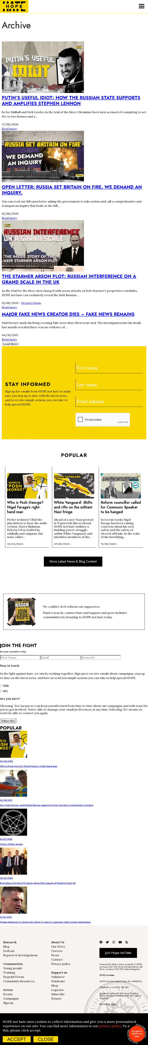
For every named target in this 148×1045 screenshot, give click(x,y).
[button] (141, 6)
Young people (12, 968)
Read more (9, 128)
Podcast (9, 951)
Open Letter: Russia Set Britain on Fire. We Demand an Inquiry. (72, 190)
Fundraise (58, 981)
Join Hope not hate (118, 952)
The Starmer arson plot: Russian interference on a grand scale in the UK (69, 279)
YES (5, 686)
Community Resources (18, 981)
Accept (16, 1039)
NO (5, 691)
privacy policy (110, 1026)
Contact (57, 959)
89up (113, 1004)
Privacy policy (60, 964)
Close (46, 1039)
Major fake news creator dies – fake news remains (68, 314)
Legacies (57, 990)
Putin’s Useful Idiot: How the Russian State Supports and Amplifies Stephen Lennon (71, 100)
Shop (54, 985)
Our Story (58, 946)
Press (55, 955)
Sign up (8, 1003)
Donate (56, 998)
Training (9, 972)
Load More (10, 344)
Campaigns (11, 998)
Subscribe (58, 994)
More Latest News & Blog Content (73, 561)
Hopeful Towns (13, 977)
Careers (56, 951)
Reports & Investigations (20, 955)
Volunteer (58, 977)
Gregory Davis (31, 303)
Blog (6, 946)
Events (8, 994)
